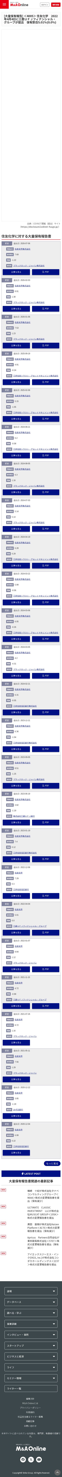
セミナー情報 (14, 1378)
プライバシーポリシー (30, 1407)
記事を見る (16, 272)
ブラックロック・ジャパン (25, 963)
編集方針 (30, 1398)
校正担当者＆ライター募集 (30, 1416)
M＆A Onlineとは (30, 1403)
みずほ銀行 (18, 1110)
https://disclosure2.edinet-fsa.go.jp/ (39, 226)
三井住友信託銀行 (21, 890)
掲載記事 (30, 1421)
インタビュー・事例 (18, 1334)
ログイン (44, 4)
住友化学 (19, 873)
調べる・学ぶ (14, 1313)
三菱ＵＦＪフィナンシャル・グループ (29, 926)
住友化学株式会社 (22, 249)
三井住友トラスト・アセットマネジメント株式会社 (35, 376)
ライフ (10, 1367)
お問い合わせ (30, 1425)
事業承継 (12, 1324)
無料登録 (56, 4)
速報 (9, 1291)
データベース (14, 1302)
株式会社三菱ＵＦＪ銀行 (24, 816)
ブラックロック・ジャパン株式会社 (29, 266)
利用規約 (30, 1412)
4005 (30, 16)
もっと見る (52, 1163)
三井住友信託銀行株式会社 (25, 706)
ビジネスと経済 (15, 1356)
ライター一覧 (14, 1388)
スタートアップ (15, 1345)
